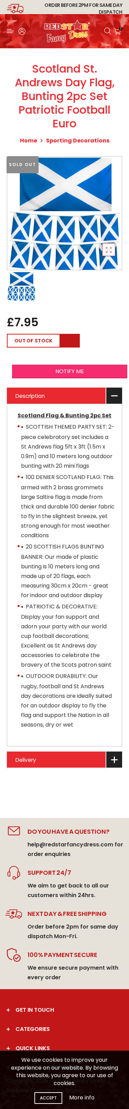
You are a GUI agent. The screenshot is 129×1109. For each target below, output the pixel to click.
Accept (48, 1098)
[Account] (22, 31)
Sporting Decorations (77, 140)
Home (28, 140)
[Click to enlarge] (108, 249)
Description (30, 396)
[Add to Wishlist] (70, 341)
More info (82, 1097)
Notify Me (69, 371)
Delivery (25, 760)
